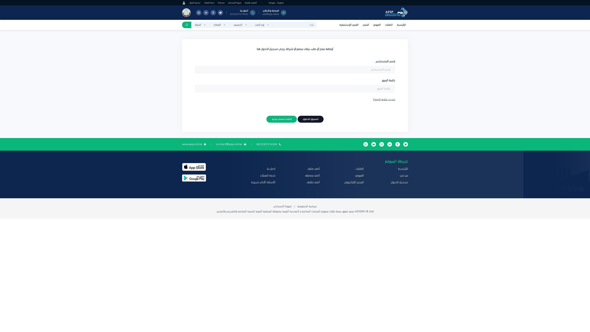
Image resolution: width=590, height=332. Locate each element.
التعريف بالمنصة (251, 3)
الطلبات (389, 25)
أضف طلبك (314, 169)
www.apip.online (192, 144)
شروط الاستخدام (234, 3)
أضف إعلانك (313, 182)
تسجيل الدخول (194, 3)
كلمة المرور (388, 80)
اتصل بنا (271, 169)
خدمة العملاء (209, 3)
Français (272, 3)
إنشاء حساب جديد (282, 119)
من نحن (404, 175)
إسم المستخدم (385, 61)
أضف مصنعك (312, 175)
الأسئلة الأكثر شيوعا (263, 182)
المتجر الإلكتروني (354, 182)
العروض (377, 25)
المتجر (366, 25)
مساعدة (221, 3)
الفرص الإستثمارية (348, 25)
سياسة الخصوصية (307, 206)
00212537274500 (239, 14)
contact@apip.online (229, 144)
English (280, 3)
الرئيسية (401, 25)
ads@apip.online (270, 14)
